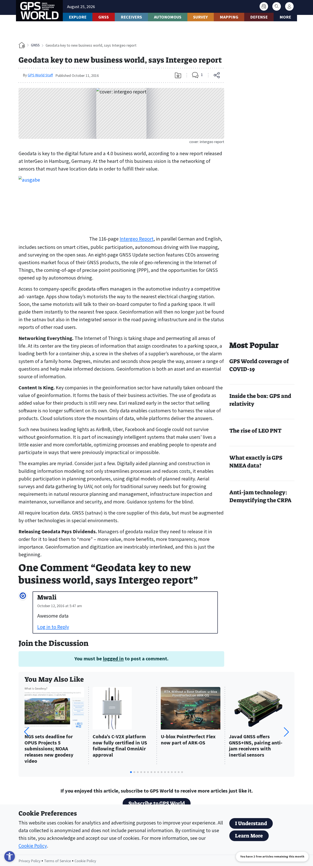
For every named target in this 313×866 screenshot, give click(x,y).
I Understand (251, 823)
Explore (77, 17)
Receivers (131, 17)
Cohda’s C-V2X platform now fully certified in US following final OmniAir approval (120, 746)
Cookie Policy (33, 845)
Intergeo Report (137, 238)
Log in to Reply (53, 627)
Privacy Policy (29, 860)
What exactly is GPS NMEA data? (255, 461)
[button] (286, 732)
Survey (200, 17)
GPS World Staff (40, 75)
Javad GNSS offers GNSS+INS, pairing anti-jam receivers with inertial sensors (255, 746)
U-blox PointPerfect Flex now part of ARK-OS (188, 740)
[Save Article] (178, 75)
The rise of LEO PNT (255, 430)
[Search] (276, 6)
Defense (259, 17)
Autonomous (167, 17)
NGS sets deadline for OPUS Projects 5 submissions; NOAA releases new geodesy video (48, 749)
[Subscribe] (264, 6)
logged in (113, 658)
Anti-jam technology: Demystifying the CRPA (260, 496)
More (285, 17)
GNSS (103, 17)
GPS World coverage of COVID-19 (259, 365)
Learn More (249, 835)
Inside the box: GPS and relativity (260, 399)
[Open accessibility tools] (9, 856)
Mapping (229, 17)
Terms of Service (57, 860)
